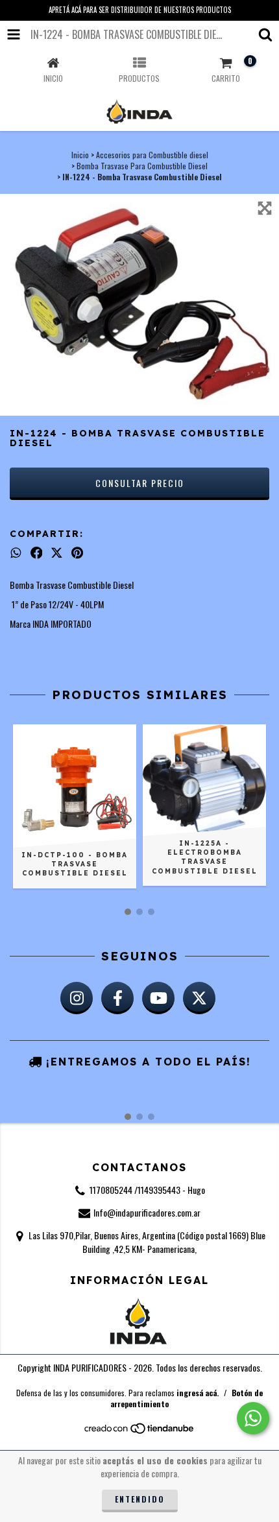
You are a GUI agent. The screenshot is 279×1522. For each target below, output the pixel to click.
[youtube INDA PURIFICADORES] (158, 998)
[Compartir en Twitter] (57, 552)
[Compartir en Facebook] (36, 552)
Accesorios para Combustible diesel (152, 154)
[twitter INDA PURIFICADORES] (199, 998)
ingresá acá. (197, 1392)
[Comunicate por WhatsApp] (253, 1418)
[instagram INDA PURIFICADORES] (76, 998)
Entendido (140, 1498)
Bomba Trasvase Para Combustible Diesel (142, 165)
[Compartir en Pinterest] (77, 552)
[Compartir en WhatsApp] (16, 552)
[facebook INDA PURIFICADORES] (117, 998)
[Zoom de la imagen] (265, 208)
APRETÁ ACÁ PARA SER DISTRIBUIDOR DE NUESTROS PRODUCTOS (140, 10)
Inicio (80, 154)
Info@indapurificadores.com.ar (146, 1212)
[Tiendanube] (140, 1431)
